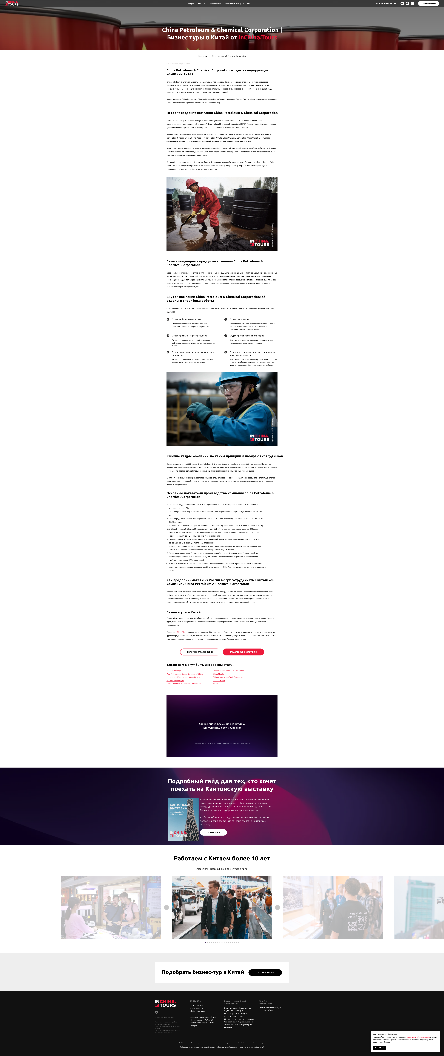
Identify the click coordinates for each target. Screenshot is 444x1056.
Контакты (251, 3)
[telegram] (402, 3)
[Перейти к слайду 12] (228, 942)
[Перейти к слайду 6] (215, 942)
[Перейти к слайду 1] (205, 942)
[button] (428, 3)
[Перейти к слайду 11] (226, 942)
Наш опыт (202, 3)
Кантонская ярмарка (234, 3)
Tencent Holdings (173, 671)
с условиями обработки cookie (418, 1037)
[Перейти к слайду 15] (234, 942)
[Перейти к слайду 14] (232, 942)
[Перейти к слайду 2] (207, 942)
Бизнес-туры (215, 3)
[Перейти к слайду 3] (209, 942)
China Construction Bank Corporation (228, 677)
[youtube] (156, 1012)
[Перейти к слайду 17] (238, 942)
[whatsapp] (407, 3)
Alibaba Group (219, 680)
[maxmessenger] (412, 3)
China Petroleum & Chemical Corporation (229, 56)
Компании (202, 56)
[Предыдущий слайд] (166, 907)
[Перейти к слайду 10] (224, 942)
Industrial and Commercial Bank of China (183, 677)
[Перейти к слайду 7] (217, 942)
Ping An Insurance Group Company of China (184, 674)
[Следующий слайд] (277, 907)
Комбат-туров (260, 1043)
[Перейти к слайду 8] (219, 942)
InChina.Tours (257, 37)
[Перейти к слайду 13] (230, 942)
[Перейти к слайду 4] (211, 942)
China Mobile (218, 674)
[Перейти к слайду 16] (236, 942)
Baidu (215, 684)
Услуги (191, 3)
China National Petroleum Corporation (228, 671)
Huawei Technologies (175, 680)
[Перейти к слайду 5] (213, 942)
